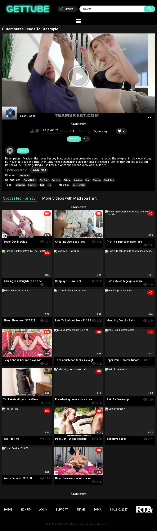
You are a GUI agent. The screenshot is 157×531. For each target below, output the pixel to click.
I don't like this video (37, 131)
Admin (23, 150)
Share (85, 139)
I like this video (32, 131)
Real (87, 180)
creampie (20, 185)
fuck (42, 185)
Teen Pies (39, 170)
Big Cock (44, 180)
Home (8, 509)
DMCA (97, 509)
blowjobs (32, 185)
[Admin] (10, 150)
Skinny (67, 180)
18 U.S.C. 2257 (119, 509)
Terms (81, 509)
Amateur (78, 180)
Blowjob (97, 180)
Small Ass (109, 180)
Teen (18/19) (30, 180)
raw (49, 185)
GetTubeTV (62, 524)
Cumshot (56, 180)
